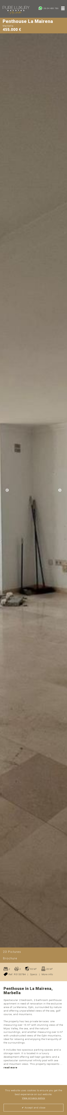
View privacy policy (33, 1098)
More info (47, 974)
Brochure (10, 958)
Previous (7, 490)
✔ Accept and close (33, 1107)
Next (60, 490)
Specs (33, 974)
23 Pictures (12, 952)
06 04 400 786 (50, 8)
